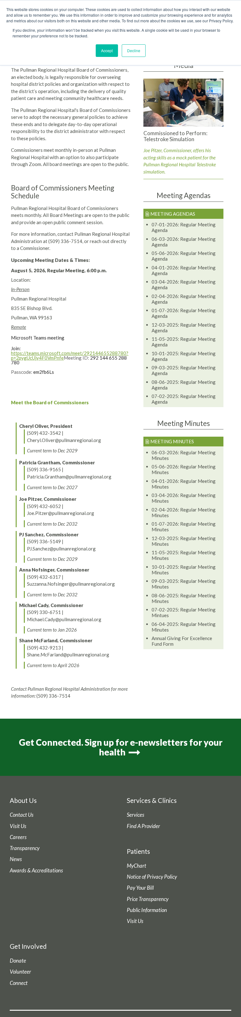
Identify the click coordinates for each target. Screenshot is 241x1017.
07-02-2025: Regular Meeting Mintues (184, 612)
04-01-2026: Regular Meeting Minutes (184, 483)
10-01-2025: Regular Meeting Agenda (184, 356)
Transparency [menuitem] (25, 848)
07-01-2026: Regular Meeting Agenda (184, 227)
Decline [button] (133, 50)
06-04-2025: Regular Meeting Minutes (184, 627)
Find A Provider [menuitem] (143, 826)
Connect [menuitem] (19, 983)
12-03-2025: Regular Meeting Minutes (184, 541)
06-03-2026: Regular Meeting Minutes (184, 455)
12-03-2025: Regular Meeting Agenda (184, 327)
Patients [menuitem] (138, 851)
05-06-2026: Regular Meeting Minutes (184, 469)
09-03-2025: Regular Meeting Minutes (184, 583)
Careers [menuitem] (18, 837)
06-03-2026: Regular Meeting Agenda (184, 241)
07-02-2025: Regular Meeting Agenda (184, 399)
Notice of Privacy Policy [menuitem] (152, 877)
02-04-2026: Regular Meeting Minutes (184, 512)
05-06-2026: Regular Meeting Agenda (184, 256)
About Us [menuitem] (23, 800)
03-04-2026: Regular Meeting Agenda (184, 284)
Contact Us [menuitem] (22, 815)
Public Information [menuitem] (147, 910)
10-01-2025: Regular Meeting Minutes (184, 569)
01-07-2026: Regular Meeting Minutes (184, 526)
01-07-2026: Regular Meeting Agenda (184, 313)
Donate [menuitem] (18, 961)
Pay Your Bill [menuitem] (140, 888)
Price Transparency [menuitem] (148, 899)
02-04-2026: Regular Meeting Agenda (184, 299)
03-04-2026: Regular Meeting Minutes (184, 498)
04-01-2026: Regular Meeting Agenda (184, 270)
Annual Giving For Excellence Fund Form (182, 641)
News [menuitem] (16, 859)
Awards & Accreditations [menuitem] (36, 870)
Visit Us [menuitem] (18, 826)
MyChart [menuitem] (136, 866)
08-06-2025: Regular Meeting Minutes (184, 598)
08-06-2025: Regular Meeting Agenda (184, 384)
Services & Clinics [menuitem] (152, 800)
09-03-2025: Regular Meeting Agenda (184, 370)
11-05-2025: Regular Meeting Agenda (184, 341)
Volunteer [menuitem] (20, 972)
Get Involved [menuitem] (28, 946)
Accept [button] (107, 50)
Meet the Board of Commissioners (50, 402)
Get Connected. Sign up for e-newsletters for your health (120, 747)
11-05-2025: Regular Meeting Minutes (184, 555)
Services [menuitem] (135, 815)
